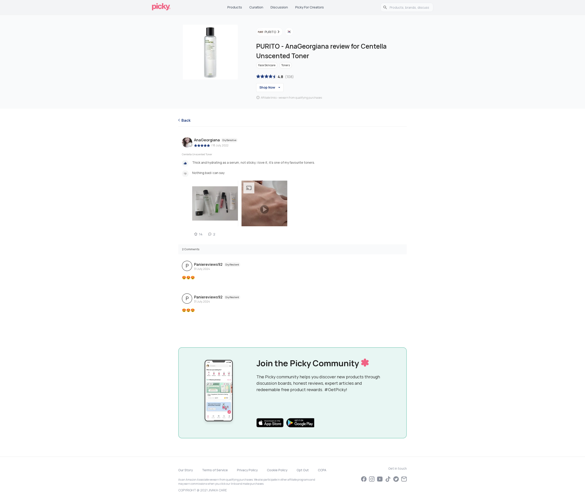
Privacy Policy (247, 470)
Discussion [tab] (279, 7)
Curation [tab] (256, 7)
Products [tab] (234, 7)
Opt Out (303, 470)
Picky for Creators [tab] (309, 7)
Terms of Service (215, 470)
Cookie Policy (277, 470)
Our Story (185, 470)
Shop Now (267, 87)
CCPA (322, 470)
